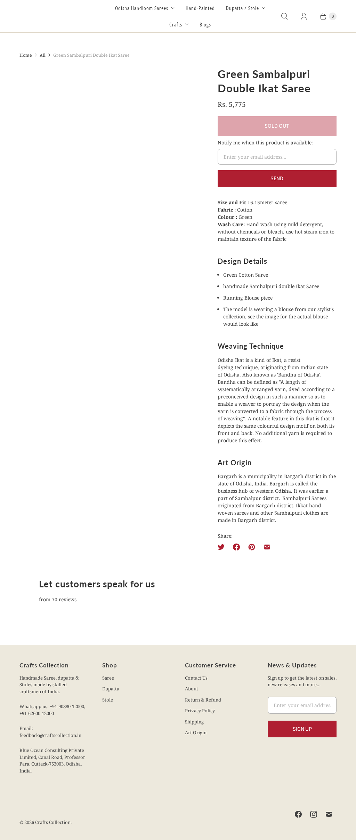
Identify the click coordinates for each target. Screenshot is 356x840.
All (43, 55)
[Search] (284, 16)
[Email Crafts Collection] (329, 814)
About (191, 689)
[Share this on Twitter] (223, 547)
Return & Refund (203, 700)
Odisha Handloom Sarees (141, 8)
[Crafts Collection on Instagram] (313, 814)
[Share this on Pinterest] (251, 547)
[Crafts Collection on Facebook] (298, 814)
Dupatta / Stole (242, 8)
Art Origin (196, 732)
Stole (107, 700)
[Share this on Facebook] (236, 547)
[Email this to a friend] (267, 547)
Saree (108, 678)
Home (25, 55)
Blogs (205, 24)
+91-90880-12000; (68, 706)
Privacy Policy (200, 710)
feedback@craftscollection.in (50, 735)
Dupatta (110, 689)
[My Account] (304, 16)
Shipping (194, 722)
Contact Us (196, 678)
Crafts (175, 24)
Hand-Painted (200, 8)
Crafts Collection (53, 822)
